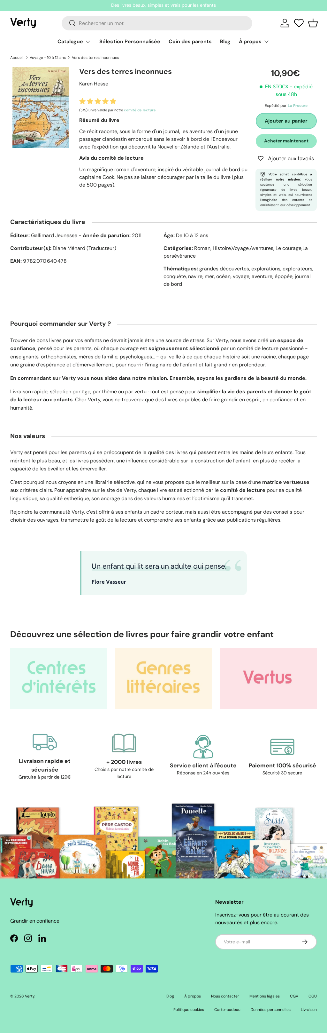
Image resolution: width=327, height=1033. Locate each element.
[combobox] (157, 23)
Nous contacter (225, 996)
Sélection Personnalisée (129, 41)
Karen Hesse (93, 83)
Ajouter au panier (286, 120)
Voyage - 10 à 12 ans (48, 58)
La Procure (298, 105)
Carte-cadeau (227, 1009)
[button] (313, 23)
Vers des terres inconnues (95, 58)
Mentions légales (264, 996)
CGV (294, 996)
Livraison (309, 1009)
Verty (29, 996)
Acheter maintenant (286, 141)
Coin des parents (190, 41)
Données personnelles (271, 1009)
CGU (312, 996)
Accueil (17, 58)
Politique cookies (188, 1009)
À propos (192, 996)
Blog (225, 41)
